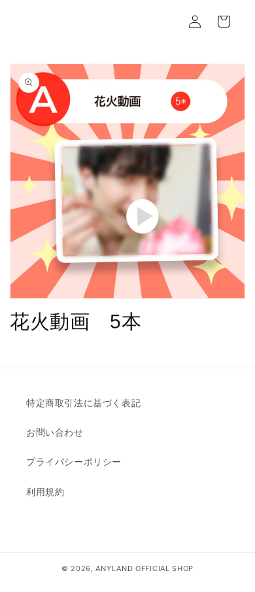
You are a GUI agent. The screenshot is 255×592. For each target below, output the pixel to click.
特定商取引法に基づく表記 (83, 402)
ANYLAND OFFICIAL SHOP (144, 568)
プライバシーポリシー (74, 461)
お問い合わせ (55, 432)
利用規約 (45, 491)
